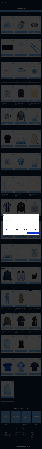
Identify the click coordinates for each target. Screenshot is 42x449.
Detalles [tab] (21, 217)
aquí (23, 224)
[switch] (16, 229)
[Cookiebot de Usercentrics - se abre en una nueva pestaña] (35, 215)
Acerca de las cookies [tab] (33, 217)
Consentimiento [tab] (8, 217)
